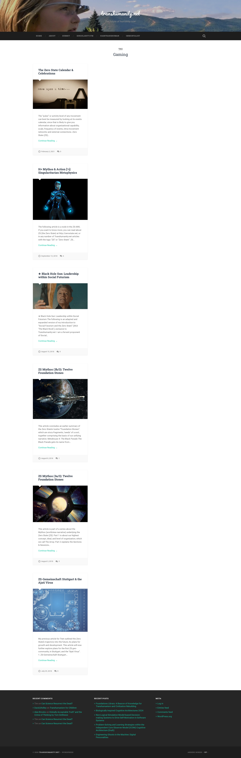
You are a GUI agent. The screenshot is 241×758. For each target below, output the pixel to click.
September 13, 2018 (49, 256)
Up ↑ (206, 752)
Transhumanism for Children (63, 708)
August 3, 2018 (47, 561)
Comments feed (165, 712)
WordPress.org (164, 716)
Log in (160, 703)
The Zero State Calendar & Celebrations (55, 71)
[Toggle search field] (204, 36)
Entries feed (163, 708)
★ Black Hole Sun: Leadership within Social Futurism (58, 275)
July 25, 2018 (46, 671)
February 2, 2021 (48, 151)
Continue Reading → (47, 140)
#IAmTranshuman (109, 36)
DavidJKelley (40, 708)
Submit (66, 36)
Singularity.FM (85, 36)
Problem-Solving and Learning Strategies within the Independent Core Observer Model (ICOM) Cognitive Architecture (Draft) (120, 727)
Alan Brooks (40, 712)
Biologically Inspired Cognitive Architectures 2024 (119, 710)
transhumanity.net (120, 13)
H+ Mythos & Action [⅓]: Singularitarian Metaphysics (57, 170)
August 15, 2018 (47, 352)
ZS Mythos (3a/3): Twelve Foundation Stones (55, 477)
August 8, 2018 (47, 458)
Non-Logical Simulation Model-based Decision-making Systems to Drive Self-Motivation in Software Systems (121, 718)
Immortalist (133, 36)
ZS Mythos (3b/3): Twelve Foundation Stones (55, 371)
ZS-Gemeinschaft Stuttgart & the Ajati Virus (60, 580)
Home (39, 36)
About (52, 36)
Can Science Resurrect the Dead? (57, 703)
